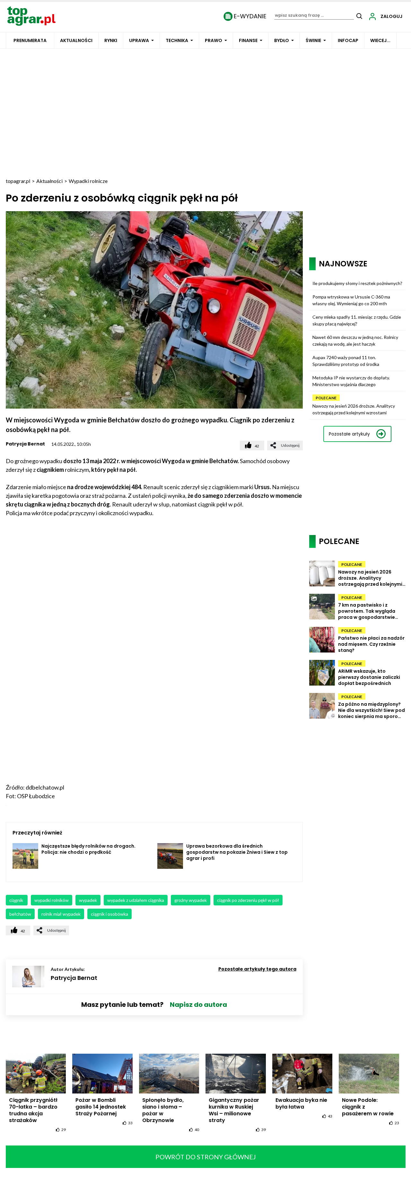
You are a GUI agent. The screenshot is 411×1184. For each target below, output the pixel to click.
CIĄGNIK (16, 900)
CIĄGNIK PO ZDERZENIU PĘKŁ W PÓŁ (248, 900)
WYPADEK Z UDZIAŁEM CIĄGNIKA (135, 900)
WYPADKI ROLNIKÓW (51, 900)
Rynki (110, 40)
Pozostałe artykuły (349, 434)
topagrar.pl (18, 181)
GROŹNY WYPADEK (190, 900)
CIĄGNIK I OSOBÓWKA (109, 914)
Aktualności (76, 40)
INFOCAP (348, 40)
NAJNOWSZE (343, 263)
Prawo (213, 40)
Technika (177, 40)
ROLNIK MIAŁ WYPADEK (61, 914)
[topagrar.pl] (31, 15)
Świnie (313, 40)
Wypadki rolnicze (88, 181)
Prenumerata (30, 40)
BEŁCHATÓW (20, 914)
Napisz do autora (198, 1004)
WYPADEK (88, 900)
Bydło (281, 40)
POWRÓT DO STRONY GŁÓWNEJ (205, 1157)
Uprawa (139, 40)
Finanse (248, 40)
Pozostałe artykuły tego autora (257, 969)
